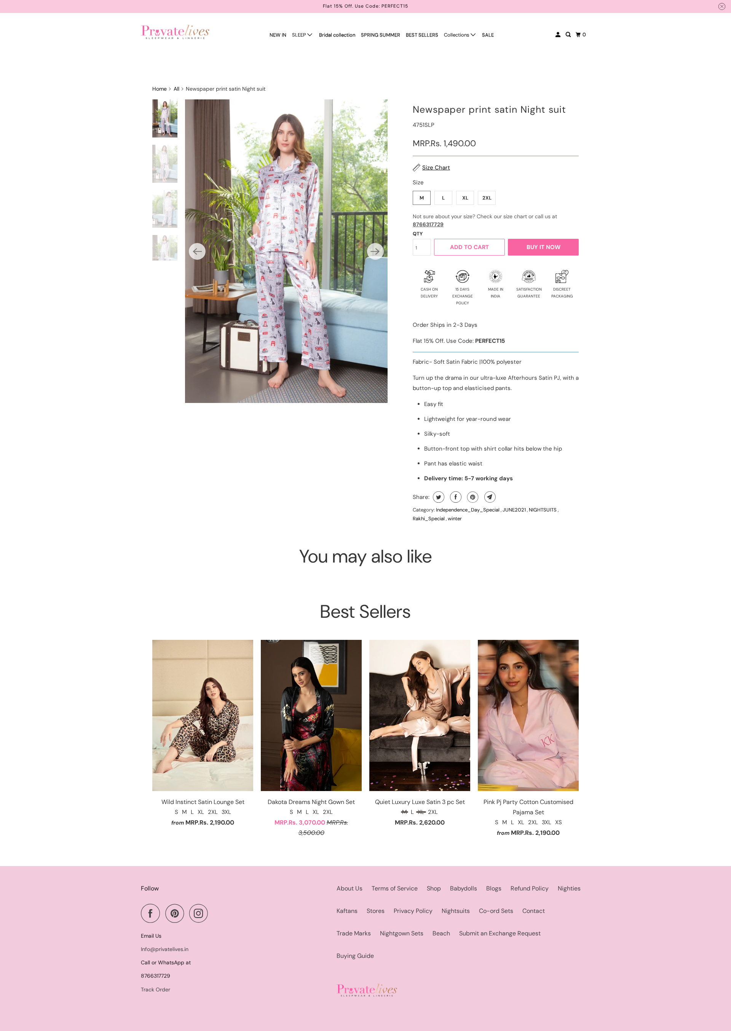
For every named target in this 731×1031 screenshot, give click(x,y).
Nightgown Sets (401, 933)
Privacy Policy (413, 911)
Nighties (569, 888)
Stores (376, 911)
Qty (418, 233)
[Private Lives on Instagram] (200, 913)
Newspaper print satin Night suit (489, 109)
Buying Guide (355, 956)
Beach (441, 933)
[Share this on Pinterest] (472, 497)
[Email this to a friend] (489, 497)
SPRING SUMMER (380, 35)
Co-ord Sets (496, 911)
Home (159, 88)
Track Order (155, 989)
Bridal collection (337, 35)
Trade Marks (354, 933)
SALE (488, 35)
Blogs (493, 888)
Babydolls (463, 888)
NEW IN (278, 35)
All (176, 88)
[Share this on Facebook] (454, 497)
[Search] (568, 34)
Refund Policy (530, 888)
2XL (487, 198)
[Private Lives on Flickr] (215, 913)
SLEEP (299, 35)
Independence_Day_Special (468, 510)
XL (465, 198)
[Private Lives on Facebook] (152, 913)
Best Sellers (365, 611)
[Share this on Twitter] (437, 497)
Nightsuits (456, 911)
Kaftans (347, 911)
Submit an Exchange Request (500, 933)
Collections (457, 35)
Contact (533, 911)
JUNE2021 (515, 510)
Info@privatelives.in (164, 949)
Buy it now (543, 247)
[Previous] (197, 251)
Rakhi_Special (429, 518)
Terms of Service (395, 888)
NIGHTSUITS (543, 510)
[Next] (375, 251)
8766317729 (428, 224)
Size (418, 182)
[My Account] (558, 34)
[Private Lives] (175, 32)
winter (455, 518)
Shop (434, 888)
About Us (349, 888)
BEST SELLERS (422, 35)
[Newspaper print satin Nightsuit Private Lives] (286, 251)
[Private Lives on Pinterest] (176, 913)
